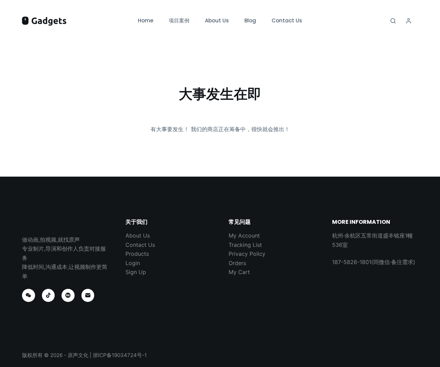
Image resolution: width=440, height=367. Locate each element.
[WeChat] (28, 295)
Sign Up (135, 272)
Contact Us (287, 20)
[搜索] (393, 20)
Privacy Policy (247, 253)
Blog (250, 20)
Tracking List (245, 244)
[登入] (408, 20)
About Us (217, 20)
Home (145, 20)
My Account (244, 235)
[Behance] (68, 295)
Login (132, 263)
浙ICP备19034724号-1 (120, 355)
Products (137, 253)
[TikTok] (48, 295)
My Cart (239, 272)
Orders (237, 263)
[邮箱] (88, 295)
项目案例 (179, 20)
